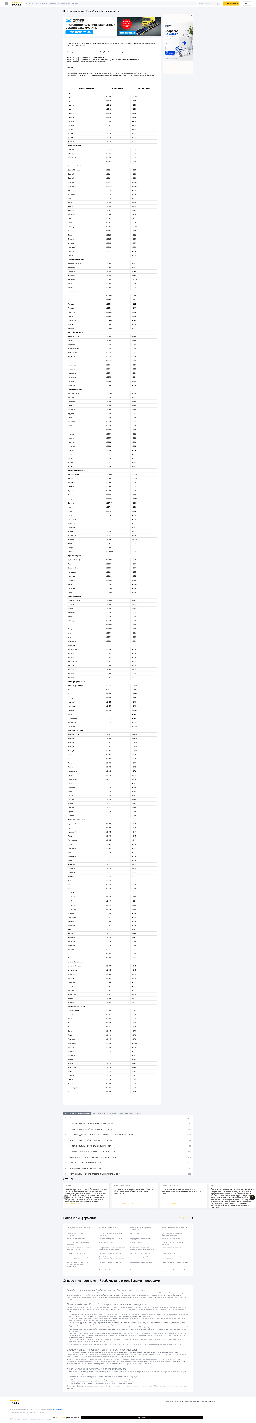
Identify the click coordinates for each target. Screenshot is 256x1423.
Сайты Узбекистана (168, 1253)
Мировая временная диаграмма (141, 1262)
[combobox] (209, 3)
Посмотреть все (184, 1218)
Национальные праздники (107, 1242)
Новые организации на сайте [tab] (130, 1113)
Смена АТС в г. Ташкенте (107, 1270)
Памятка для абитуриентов (108, 1228)
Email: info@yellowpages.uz (19, 1409)
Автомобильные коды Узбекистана (142, 1257)
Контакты (188, 1401)
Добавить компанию (231, 3)
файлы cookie (60, 1417)
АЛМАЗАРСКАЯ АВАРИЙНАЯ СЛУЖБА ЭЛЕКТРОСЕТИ (91, 1140)
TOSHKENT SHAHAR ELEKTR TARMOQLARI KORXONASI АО (92, 1152)
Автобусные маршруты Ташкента (78, 1228)
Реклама (196, 1401)
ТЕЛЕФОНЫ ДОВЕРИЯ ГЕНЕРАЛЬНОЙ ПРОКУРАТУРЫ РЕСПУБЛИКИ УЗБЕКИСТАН (102, 1135)
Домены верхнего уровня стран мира (175, 1228)
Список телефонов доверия (76, 1253)
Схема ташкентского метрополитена (175, 1262)
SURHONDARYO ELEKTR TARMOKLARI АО (86, 1168)
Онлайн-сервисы (136, 1242)
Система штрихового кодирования (79, 1270)
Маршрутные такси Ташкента (140, 1239)
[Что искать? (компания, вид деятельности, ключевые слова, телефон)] (27, 4)
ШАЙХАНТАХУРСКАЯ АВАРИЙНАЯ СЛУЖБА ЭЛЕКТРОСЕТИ (93, 1157)
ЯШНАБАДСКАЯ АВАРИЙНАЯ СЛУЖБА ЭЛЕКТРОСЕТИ (91, 1124)
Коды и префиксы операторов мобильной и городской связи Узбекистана (77, 1264)
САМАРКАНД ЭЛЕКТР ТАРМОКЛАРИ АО (85, 1163)
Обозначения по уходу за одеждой (111, 1239)
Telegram (58, 1409)
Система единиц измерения (140, 1253)
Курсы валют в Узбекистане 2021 (110, 1262)
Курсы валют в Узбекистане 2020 (78, 1239)
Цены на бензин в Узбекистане (172, 1248)
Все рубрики (169, 1401)
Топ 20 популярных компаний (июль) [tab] (77, 1113)
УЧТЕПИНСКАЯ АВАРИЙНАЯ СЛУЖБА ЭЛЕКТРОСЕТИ (91, 1146)
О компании (179, 1401)
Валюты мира (135, 1270)
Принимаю (142, 1417)
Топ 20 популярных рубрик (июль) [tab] (104, 1113)
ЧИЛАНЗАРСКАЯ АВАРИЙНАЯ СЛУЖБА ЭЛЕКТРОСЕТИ (91, 1129)
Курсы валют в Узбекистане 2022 (110, 1253)
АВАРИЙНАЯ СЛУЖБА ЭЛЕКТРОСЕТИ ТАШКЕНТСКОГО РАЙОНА (95, 1174)
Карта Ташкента (135, 1233)
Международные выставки (171, 1239)
